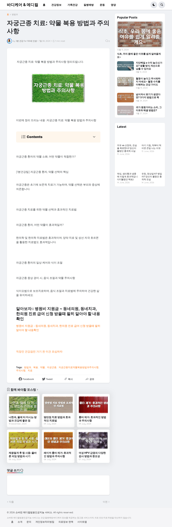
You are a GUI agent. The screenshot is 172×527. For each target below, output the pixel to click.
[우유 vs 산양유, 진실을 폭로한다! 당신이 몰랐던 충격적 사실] (127, 137)
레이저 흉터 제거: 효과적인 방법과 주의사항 (57, 454)
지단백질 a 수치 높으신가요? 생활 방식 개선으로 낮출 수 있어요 (149, 65)
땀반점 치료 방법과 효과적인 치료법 (57, 419)
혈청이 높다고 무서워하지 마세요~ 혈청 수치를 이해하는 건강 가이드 (148, 81)
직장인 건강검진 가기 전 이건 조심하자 (39, 351)
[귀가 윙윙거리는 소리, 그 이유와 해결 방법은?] (125, 110)
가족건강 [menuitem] (73, 4)
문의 (29, 521)
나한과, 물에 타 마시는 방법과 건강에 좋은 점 (23, 419)
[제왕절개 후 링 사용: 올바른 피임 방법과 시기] (23, 440)
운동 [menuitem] (102, 4)
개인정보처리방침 (44, 521)
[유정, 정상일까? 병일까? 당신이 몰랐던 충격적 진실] (152, 165)
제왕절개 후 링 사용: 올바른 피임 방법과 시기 (23, 454)
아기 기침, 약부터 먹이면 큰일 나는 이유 (151, 146)
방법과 (15, 14)
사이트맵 (82, 521)
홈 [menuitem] (44, 4)
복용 (35, 367)
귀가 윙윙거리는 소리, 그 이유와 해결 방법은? (149, 109)
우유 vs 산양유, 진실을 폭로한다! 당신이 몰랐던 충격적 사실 (127, 148)
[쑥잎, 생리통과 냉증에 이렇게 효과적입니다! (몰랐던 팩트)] (127, 165)
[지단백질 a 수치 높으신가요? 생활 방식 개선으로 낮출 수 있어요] (125, 66)
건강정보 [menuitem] (56, 4)
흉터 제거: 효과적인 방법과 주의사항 (92, 419)
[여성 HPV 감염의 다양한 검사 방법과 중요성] (93, 440)
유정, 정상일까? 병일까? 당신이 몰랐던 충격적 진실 (152, 176)
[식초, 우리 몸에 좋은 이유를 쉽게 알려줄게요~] (140, 34)
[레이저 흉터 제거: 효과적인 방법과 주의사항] (58, 440)
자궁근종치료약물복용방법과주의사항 (79, 367)
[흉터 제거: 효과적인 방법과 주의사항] (93, 405)
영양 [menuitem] (113, 4)
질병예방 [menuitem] (89, 4)
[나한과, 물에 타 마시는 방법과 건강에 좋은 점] (23, 405)
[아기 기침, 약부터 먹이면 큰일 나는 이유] (152, 137)
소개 (20, 521)
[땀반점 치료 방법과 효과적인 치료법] (58, 405)
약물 (42, 367)
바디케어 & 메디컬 (22, 4)
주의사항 (21, 370)
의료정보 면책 (65, 521)
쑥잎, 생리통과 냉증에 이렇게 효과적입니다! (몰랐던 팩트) (127, 176)
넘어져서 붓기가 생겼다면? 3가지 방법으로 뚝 (148, 96)
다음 (11, 501)
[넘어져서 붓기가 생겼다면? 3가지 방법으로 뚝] (125, 97)
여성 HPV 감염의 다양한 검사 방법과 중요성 (92, 454)
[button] (153, 5)
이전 (105, 501)
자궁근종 (51, 367)
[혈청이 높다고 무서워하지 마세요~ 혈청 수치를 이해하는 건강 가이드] (125, 81)
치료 (30, 370)
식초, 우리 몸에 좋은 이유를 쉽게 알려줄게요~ (139, 55)
